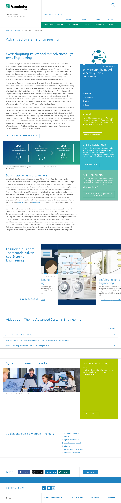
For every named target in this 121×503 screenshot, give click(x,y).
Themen (60, 25)
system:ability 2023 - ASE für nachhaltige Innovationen (24, 335)
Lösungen (88, 93)
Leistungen (49, 25)
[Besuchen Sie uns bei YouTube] (49, 488)
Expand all (111, 328)
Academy (85, 25)
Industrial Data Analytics (72, 452)
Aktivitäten (89, 97)
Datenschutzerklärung (53, 498)
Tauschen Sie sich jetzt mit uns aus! (22, 136)
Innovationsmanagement (72, 443)
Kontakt (83, 19)
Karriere (69, 19)
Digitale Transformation (72, 440)
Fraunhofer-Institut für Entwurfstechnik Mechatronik (15, 15)
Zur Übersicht (91, 165)
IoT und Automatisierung (72, 433)
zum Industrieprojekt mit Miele (101, 300)
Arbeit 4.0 (67, 446)
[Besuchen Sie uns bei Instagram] (53, 488)
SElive (87, 101)
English (110, 19)
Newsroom (99, 25)
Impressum (95, 498)
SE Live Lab (21, 203)
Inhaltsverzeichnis (76, 498)
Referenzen (73, 25)
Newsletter (111, 498)
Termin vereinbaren (92, 134)
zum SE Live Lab (91, 414)
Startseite (9, 30)
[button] (21, 299)
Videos (87, 105)
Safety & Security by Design (73, 449)
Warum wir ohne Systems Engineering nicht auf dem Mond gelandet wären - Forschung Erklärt (37, 340)
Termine (97, 19)
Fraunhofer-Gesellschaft (54, 14)
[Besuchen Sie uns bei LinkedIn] (44, 488)
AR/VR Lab (36, 203)
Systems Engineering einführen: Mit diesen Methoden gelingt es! (27, 346)
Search (113, 5)
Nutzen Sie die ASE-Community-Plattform (99, 194)
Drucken (90, 472)
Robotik (66, 436)
